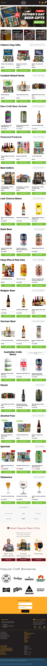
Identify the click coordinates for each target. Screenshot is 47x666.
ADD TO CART (8, 131)
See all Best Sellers (38, 167)
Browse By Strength (3, 638)
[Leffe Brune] (8, 301)
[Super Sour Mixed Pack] (23, 147)
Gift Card (26, 640)
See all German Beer (38, 321)
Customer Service (27, 646)
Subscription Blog (27, 654)
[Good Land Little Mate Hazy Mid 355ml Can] (39, 209)
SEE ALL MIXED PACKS (38, 75)
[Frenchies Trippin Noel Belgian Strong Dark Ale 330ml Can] (23, 240)
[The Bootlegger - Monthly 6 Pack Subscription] (8, 178)
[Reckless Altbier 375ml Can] (39, 240)
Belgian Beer (7, 290)
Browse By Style (3, 632)
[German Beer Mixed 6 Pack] (23, 86)
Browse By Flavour (3, 637)
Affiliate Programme (27, 652)
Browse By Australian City (4, 636)
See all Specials (39, 446)
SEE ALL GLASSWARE (39, 477)
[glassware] (38, 544)
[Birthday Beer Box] (8, 86)
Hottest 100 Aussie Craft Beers (23, 556)
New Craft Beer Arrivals (13, 106)
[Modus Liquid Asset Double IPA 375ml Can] (23, 117)
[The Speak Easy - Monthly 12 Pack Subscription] (23, 178)
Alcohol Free (7, 415)
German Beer (8, 321)
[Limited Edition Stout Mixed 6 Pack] (39, 86)
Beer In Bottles (3, 654)
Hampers (26, 641)
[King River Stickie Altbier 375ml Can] (8, 240)
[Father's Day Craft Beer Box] (8, 55)
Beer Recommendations (29, 633)
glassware (38, 554)
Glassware (6, 477)
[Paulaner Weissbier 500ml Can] (39, 332)
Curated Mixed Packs (12, 75)
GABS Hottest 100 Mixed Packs (6, 650)
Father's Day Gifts (10, 45)
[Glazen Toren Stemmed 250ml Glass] (39, 488)
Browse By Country (3, 634)
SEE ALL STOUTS (40, 385)
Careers (25, 651)
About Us (26, 645)
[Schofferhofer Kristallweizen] (23, 209)
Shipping (25, 647)
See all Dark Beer (39, 229)
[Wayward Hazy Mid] (23, 270)
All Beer (25, 632)
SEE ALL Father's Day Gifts (37, 44)
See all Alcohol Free (38, 415)
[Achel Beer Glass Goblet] (23, 488)
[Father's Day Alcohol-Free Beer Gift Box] (8, 426)
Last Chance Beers (11, 198)
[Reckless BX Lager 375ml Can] (23, 365)
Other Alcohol (27, 637)
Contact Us (5, 624)
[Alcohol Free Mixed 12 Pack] (23, 426)
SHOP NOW (8, 559)
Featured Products (11, 137)
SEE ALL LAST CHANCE (38, 198)
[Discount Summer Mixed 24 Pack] (8, 457)
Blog (25, 653)
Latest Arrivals (27, 634)
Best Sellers (7, 167)
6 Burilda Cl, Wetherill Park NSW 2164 (8, 626)
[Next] (44, 60)
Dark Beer (6, 229)
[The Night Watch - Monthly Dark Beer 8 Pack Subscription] (39, 178)
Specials (5, 446)
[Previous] (3, 60)
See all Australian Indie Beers (36, 353)
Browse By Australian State (5, 635)
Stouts (4, 385)
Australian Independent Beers (6, 648)
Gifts (25, 639)
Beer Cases (2, 651)
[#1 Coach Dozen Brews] (39, 147)
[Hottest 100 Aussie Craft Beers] (23, 544)
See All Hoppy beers (38, 259)
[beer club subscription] (8, 544)
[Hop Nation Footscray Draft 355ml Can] (8, 365)
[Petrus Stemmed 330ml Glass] (8, 488)
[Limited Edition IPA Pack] (8, 270)
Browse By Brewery (3, 633)
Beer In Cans (2, 653)
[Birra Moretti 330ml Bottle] (39, 117)
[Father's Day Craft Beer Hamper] (23, 55)
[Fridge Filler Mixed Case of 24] (23, 457)
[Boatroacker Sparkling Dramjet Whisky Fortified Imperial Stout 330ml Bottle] (23, 396)
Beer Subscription (4, 645)
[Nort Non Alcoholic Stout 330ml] (39, 426)
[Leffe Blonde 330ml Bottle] (23, 301)
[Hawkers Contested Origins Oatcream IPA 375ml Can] (39, 270)
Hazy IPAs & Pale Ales (12, 259)
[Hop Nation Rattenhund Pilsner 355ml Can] (39, 457)
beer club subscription (8, 555)
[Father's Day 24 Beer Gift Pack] (39, 55)
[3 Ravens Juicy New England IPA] (8, 209)
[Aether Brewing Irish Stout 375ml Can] (39, 396)
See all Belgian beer (38, 290)
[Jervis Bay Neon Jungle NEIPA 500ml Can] (8, 117)
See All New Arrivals (38, 106)
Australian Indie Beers (13, 353)
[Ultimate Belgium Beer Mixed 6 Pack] (8, 147)
